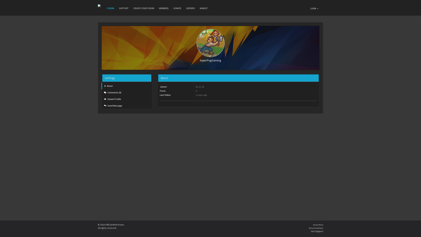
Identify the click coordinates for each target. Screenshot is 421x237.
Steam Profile (114, 99)
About (109, 85)
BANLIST (204, 8)
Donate (177, 8)
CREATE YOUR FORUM (143, 8)
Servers (190, 8)
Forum (110, 8)
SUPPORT (123, 8)
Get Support (317, 231)
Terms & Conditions (316, 228)
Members (164, 8)
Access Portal (318, 225)
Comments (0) (114, 92)
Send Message (114, 105)
